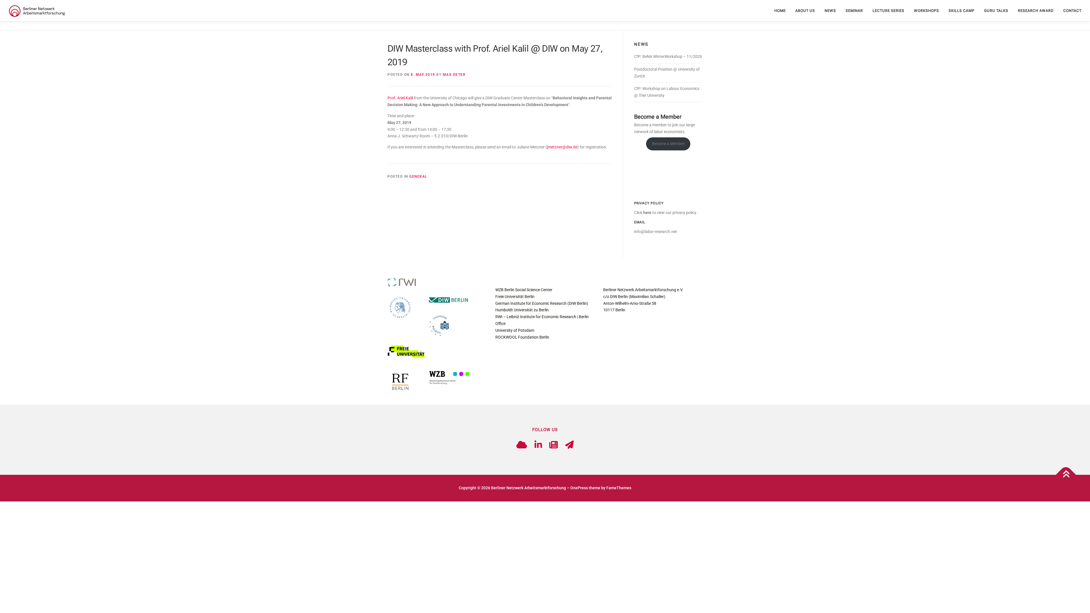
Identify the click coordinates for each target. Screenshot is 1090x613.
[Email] (569, 445)
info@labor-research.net (655, 231)
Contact (1072, 11)
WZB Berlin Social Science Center (523, 289)
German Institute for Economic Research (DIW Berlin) (541, 303)
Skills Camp (961, 11)
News (830, 11)
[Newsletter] (553, 445)
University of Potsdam (514, 330)
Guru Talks (996, 11)
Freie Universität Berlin (514, 296)
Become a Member (668, 143)
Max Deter (454, 75)
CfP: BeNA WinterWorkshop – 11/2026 (668, 56)
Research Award (1036, 11)
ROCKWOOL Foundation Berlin (522, 337)
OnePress (579, 488)
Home (780, 11)
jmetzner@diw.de (562, 147)
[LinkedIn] (538, 445)
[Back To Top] (1066, 475)
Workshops (926, 11)
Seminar (854, 11)
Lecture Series (888, 11)
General (418, 177)
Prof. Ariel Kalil (400, 98)
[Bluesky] (521, 445)
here (647, 212)
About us (805, 11)
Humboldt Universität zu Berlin (522, 310)
